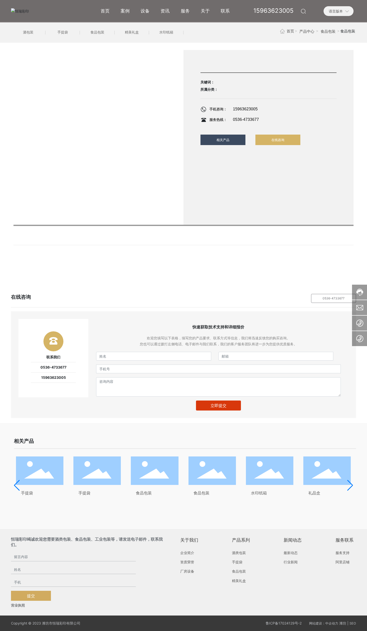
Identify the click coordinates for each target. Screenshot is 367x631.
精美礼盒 (132, 32)
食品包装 (97, 32)
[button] (16, 485)
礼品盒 (314, 492)
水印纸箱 (166, 32)
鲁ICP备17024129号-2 (284, 623)
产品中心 (306, 31)
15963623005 (245, 109)
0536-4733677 (246, 119)
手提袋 (62, 32)
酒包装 (28, 32)
